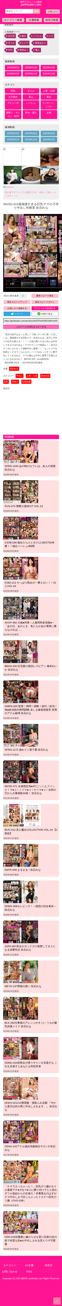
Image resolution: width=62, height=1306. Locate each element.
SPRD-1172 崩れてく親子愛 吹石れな (26, 749)
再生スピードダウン (45, 302)
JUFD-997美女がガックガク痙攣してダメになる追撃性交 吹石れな (30, 948)
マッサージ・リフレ (49, 105)
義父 (24, 36)
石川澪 (11, 36)
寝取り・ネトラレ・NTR (13, 114)
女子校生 (13, 97)
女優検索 (34, 20)
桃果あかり (40, 43)
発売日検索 (51, 20)
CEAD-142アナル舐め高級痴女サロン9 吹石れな (30, 1148)
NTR (10, 50)
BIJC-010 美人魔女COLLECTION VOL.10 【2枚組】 (31, 831)
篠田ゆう (24, 50)
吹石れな (14, 368)
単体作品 (45, 376)
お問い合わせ (9, 1271)
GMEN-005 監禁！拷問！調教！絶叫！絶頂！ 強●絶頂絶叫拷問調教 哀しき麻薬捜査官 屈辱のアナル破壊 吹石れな (31, 710)
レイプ (25, 43)
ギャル (11, 43)
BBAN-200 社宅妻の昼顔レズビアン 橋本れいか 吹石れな (31, 668)
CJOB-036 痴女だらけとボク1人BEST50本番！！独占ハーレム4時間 (30, 544)
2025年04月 (31, 67)
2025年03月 (49, 67)
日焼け (15, 381)
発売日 (48, 1265)
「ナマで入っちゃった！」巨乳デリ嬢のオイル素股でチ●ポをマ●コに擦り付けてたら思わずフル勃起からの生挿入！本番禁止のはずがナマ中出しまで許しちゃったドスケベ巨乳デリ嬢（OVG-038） (31, 1193)
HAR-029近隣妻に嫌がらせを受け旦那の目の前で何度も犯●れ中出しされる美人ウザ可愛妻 (31, 1241)
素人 (37, 50)
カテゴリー (9, 1265)
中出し (19, 376)
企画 (49, 112)
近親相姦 (26, 381)
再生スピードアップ (17, 302)
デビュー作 (13, 103)
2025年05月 (13, 67)
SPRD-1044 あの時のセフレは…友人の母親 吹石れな (30, 468)
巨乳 (13, 91)
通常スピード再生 (44, 295)
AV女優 (29, 1265)
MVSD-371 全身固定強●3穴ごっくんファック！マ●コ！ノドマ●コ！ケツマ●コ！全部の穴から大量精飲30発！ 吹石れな (30, 790)
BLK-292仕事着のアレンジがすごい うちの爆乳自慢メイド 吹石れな (31, 1024)
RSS (29, 1271)
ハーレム (37, 36)
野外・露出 (31, 112)
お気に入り (53, 11)
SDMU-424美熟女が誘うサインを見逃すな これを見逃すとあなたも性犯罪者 (31, 1064)
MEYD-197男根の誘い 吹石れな (23, 986)
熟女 (49, 97)
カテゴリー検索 (13, 20)
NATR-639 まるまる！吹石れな (23, 869)
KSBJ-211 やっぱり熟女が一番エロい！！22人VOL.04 (30, 584)
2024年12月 (49, 73)
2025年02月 (13, 73)
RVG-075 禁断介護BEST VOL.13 (24, 506)
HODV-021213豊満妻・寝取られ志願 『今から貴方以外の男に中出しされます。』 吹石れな (31, 1106)
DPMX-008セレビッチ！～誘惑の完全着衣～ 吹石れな (30, 908)
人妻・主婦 (49, 91)
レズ (51, 36)
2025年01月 (31, 73)
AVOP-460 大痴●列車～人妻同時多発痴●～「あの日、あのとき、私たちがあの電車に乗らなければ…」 (31, 626)
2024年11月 (49, 139)
